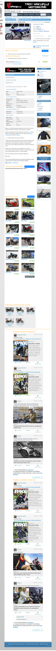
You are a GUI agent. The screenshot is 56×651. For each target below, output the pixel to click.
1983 (31, 19)
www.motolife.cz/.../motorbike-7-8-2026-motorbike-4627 (29, 338)
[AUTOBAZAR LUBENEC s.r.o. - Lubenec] (28, 241)
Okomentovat (38, 363)
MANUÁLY (20, 14)
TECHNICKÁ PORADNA (11, 80)
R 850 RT (9, 220)
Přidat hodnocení (45, 55)
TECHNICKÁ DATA (10, 74)
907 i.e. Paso (40, 106)
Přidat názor (45, 50)
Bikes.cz (6, 0)
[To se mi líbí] (38, 334)
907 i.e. (39, 104)
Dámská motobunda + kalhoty (43, 130)
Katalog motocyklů (10, 22)
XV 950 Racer (10, 259)
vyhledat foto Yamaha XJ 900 (42, 45)
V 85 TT (9, 233)
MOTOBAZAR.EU (43, 114)
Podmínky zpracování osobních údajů (16, 643)
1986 (23, 19)
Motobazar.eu (14, 0)
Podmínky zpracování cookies (32, 643)
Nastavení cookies (44, 643)
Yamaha (40, 96)
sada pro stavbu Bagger (41, 161)
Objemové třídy (35, 17)
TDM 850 (24, 246)
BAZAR (26, 14)
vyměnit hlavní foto (27, 40)
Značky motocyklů (17, 17)
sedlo (38, 174)
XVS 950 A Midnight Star (27, 272)
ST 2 (8, 207)
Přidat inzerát (31, 196)
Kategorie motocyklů (26, 17)
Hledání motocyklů (44, 17)
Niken (8, 272)
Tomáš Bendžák (20, 616)
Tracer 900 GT (25, 207)
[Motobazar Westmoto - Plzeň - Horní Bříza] (28, 254)
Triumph (40, 108)
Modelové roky (9, 17)
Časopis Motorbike (21, 334)
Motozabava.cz (23, 0)
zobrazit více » (18, 61)
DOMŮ (9, 14)
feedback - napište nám (13, 162)
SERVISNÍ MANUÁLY (10, 77)
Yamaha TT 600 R (20, 323)
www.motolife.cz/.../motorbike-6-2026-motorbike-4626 (28, 372)
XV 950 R (9, 246)
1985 (25, 19)
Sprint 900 (40, 109)
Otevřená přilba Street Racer (42, 117)
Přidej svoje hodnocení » (17, 63)
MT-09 (24, 259)
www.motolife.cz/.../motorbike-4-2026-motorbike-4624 (29, 520)
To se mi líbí (18, 362)
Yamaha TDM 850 (30, 312)
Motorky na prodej (12, 196)
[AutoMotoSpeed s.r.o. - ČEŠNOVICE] (12, 254)
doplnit (35, 42)
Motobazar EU (29, 133)
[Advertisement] (20, 183)
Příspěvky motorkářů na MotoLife (25, 331)
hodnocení (47, 22)
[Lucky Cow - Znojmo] (12, 202)
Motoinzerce (8, 134)
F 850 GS (24, 220)
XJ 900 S (39, 97)
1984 (28, 19)
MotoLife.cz (31, 0)
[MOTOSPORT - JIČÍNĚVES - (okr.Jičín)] (12, 228)
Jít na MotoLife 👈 (37, 477)
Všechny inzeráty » (29, 276)
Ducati (40, 103)
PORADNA (31, 14)
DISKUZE (37, 14)
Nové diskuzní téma (29, 166)
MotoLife (19, 401)
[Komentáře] (40, 334)
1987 (20, 19)
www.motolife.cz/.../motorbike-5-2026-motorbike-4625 (28, 487)
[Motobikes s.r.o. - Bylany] (28, 228)
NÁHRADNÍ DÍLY (9, 82)
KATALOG (14, 14)
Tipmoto (18, 134)
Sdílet (28, 362)
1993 (16, 22)
